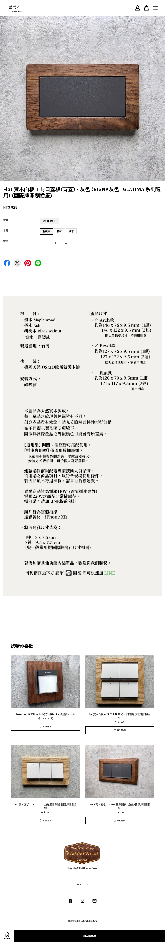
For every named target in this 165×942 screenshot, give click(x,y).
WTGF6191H (49, 220)
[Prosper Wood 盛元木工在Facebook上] (70, 903)
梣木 (59, 231)
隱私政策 (82, 920)
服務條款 (72, 920)
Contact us (82, 884)
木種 (5, 230)
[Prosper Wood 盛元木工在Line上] (95, 903)
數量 (5, 240)
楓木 (71, 231)
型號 (5, 220)
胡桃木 (46, 231)
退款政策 (92, 920)
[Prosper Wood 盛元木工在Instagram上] (82, 903)
